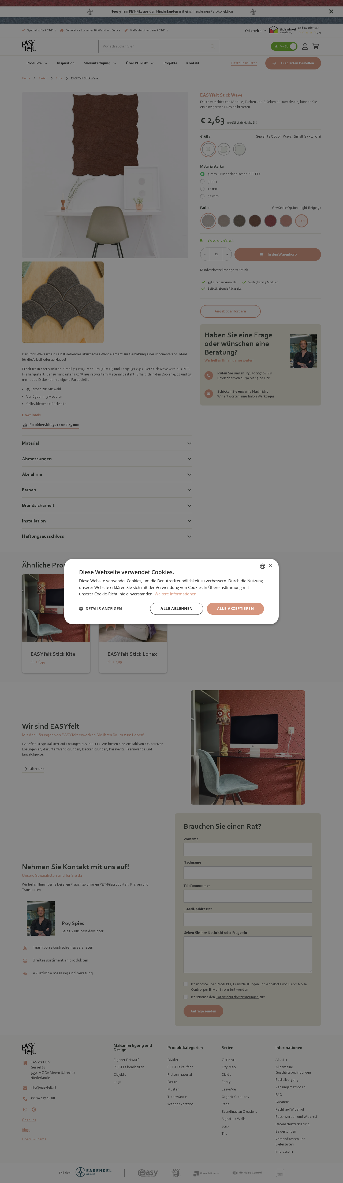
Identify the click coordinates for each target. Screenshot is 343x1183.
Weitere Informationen (175, 594)
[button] (100, 608)
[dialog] (171, 591)
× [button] (270, 566)
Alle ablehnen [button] (176, 608)
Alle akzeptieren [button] (235, 608)
